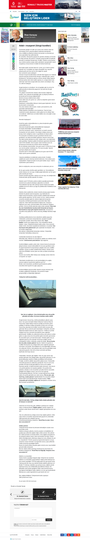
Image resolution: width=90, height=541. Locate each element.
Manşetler (15, 11)
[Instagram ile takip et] (75, 535)
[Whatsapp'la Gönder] (13, 61)
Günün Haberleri (21, 11)
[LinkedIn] (13, 59)
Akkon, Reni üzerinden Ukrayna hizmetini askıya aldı (38, 24)
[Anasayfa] (10, 11)
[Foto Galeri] (79, 11)
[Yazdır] (13, 66)
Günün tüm (75, 24)
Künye (32, 534)
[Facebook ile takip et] (62, 535)
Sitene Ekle (32, 11)
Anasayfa (27, 534)
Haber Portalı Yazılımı (16, 539)
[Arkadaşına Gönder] (13, 64)
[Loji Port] (14, 16)
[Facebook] (13, 54)
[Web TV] (76, 11)
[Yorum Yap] (13, 68)
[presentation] (14, 25)
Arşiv (27, 11)
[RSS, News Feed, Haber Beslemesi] (78, 535)
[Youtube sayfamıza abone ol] (68, 535)
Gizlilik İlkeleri (43, 534)
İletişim (36, 534)
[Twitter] (13, 56)
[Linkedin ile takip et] (72, 535)
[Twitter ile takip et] (65, 535)
